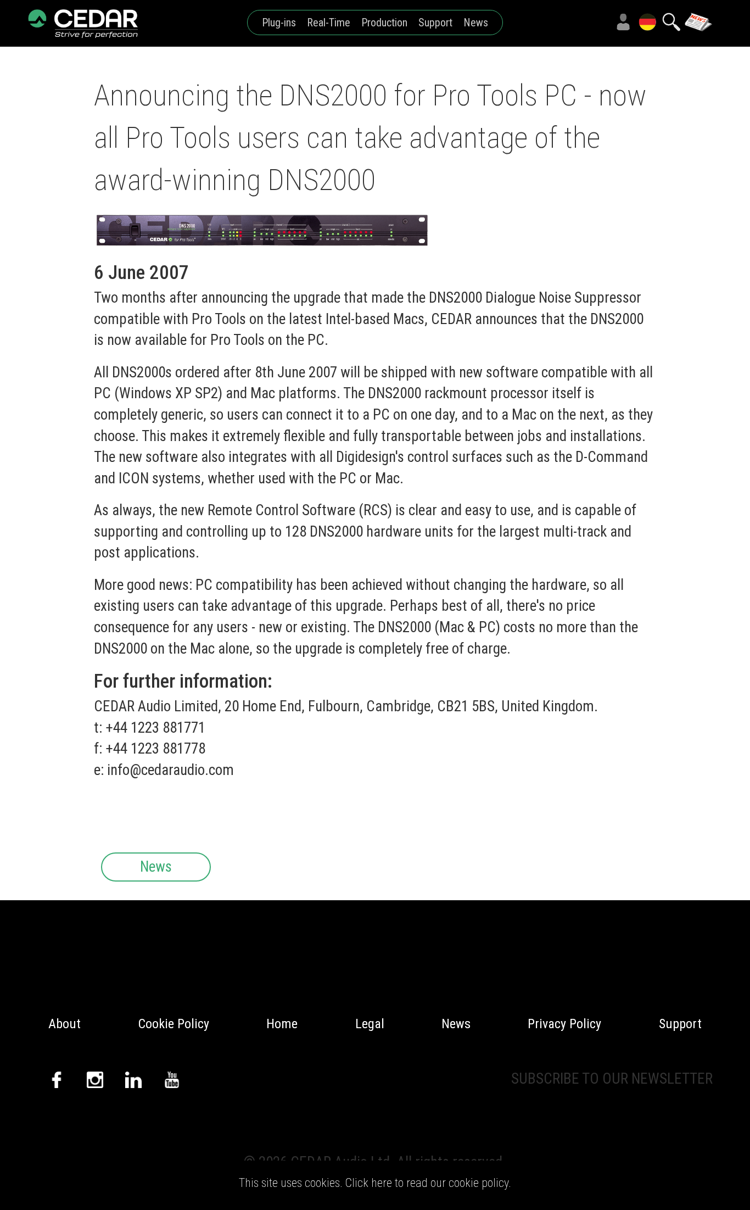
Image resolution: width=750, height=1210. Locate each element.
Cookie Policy (173, 1023)
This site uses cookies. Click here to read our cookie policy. (375, 1183)
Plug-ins (279, 22)
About (64, 1023)
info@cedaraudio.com (170, 770)
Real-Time (328, 22)
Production (384, 22)
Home (282, 1023)
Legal (369, 1023)
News (475, 22)
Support (435, 22)
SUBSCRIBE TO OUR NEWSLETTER (612, 1079)
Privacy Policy (564, 1023)
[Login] (623, 22)
